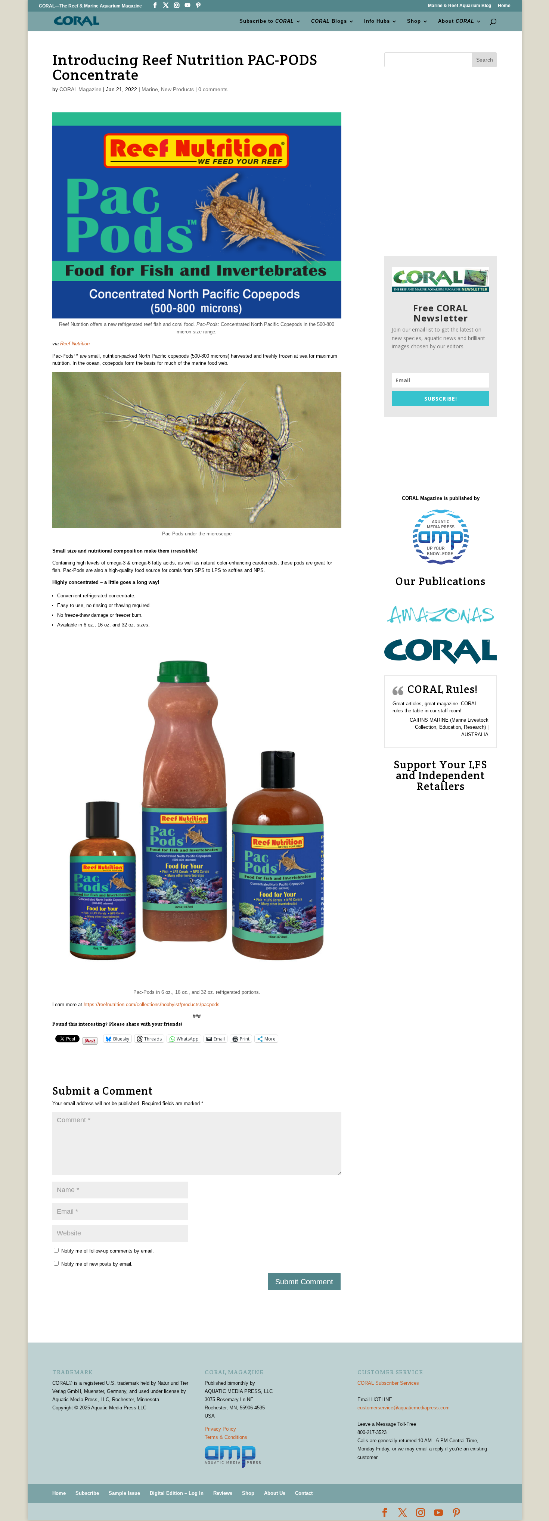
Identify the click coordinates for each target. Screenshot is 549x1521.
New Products (177, 89)
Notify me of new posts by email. (97, 1264)
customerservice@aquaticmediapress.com (403, 1407)
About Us (274, 1493)
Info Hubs (377, 21)
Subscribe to (266, 21)
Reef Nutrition (75, 343)
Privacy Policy (220, 1429)
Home (504, 5)
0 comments (212, 89)
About (456, 21)
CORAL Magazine (80, 89)
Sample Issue (124, 1493)
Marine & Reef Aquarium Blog (459, 5)
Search (484, 60)
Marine (150, 89)
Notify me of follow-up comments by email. (107, 1251)
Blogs (329, 21)
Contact (304, 1493)
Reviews (222, 1493)
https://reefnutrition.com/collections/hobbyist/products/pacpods (152, 1004)
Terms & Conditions (226, 1437)
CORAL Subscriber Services (388, 1383)
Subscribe (87, 1493)
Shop (414, 21)
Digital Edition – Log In (177, 1493)
